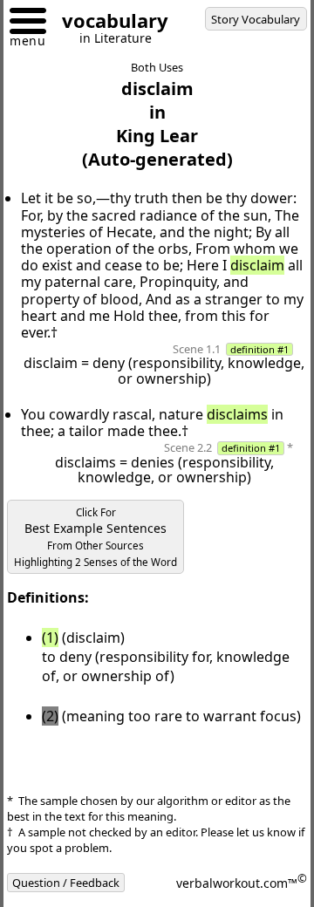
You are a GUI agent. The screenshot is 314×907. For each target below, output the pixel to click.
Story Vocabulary (255, 19)
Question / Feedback (66, 882)
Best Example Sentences (95, 537)
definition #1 (259, 349)
